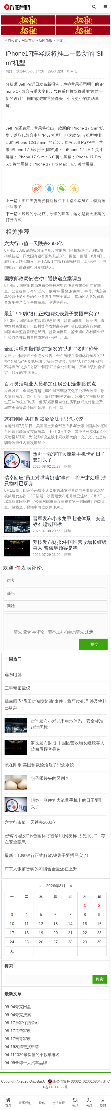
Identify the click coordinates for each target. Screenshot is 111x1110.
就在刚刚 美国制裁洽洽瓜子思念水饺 (43, 419)
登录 (27, 631)
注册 (89, 631)
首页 (8, 1105)
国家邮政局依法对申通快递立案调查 (43, 278)
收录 (75, 1105)
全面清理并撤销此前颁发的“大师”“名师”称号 (51, 349)
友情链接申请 (27, 1046)
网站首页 (28, 41)
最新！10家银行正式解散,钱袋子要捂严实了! (51, 313)
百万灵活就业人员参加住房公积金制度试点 (50, 384)
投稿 (42, 1103)
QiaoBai (35, 1081)
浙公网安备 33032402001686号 (77, 1081)
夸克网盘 (23, 1006)
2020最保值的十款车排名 (37, 1054)
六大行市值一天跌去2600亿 (33, 243)
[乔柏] (16, 6)
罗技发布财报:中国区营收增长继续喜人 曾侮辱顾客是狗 (70, 545)
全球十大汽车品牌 (31, 1062)
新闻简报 (45, 41)
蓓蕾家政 (23, 1030)
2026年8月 (56, 885)
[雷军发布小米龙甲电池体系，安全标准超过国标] (17, 524)
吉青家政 (23, 1038)
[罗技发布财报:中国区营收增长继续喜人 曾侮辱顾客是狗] (17, 548)
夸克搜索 (23, 1014)
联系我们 (25, 1103)
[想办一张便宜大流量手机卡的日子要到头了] (17, 459)
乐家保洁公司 (27, 1022)
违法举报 (58, 1103)
